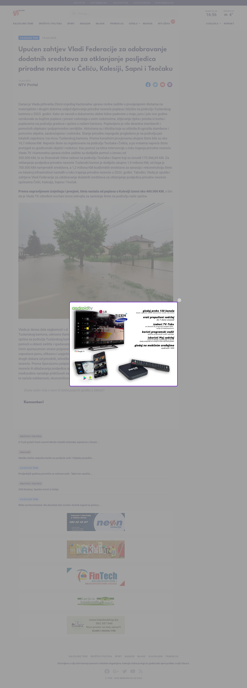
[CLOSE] (179, 300)
